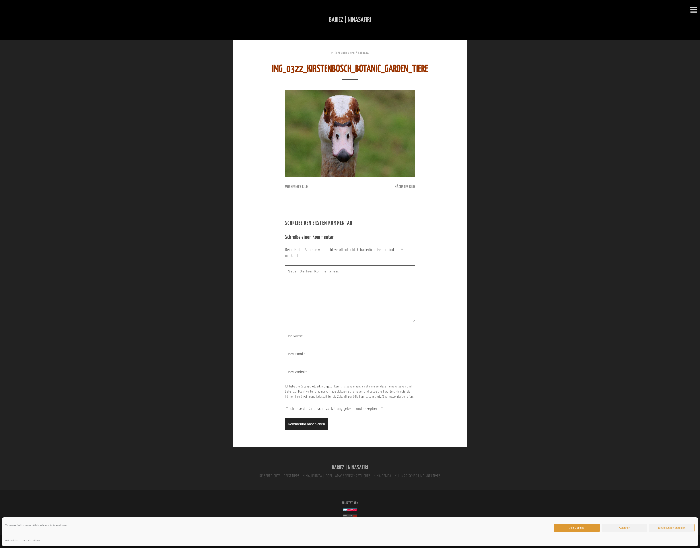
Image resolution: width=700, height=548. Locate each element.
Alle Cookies (576, 527)
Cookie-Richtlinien (12, 540)
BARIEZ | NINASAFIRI (350, 467)
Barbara (363, 53)
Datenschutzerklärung (31, 540)
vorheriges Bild (296, 187)
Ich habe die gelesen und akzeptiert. (336, 409)
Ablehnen (624, 527)
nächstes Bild (405, 187)
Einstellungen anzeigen (671, 527)
